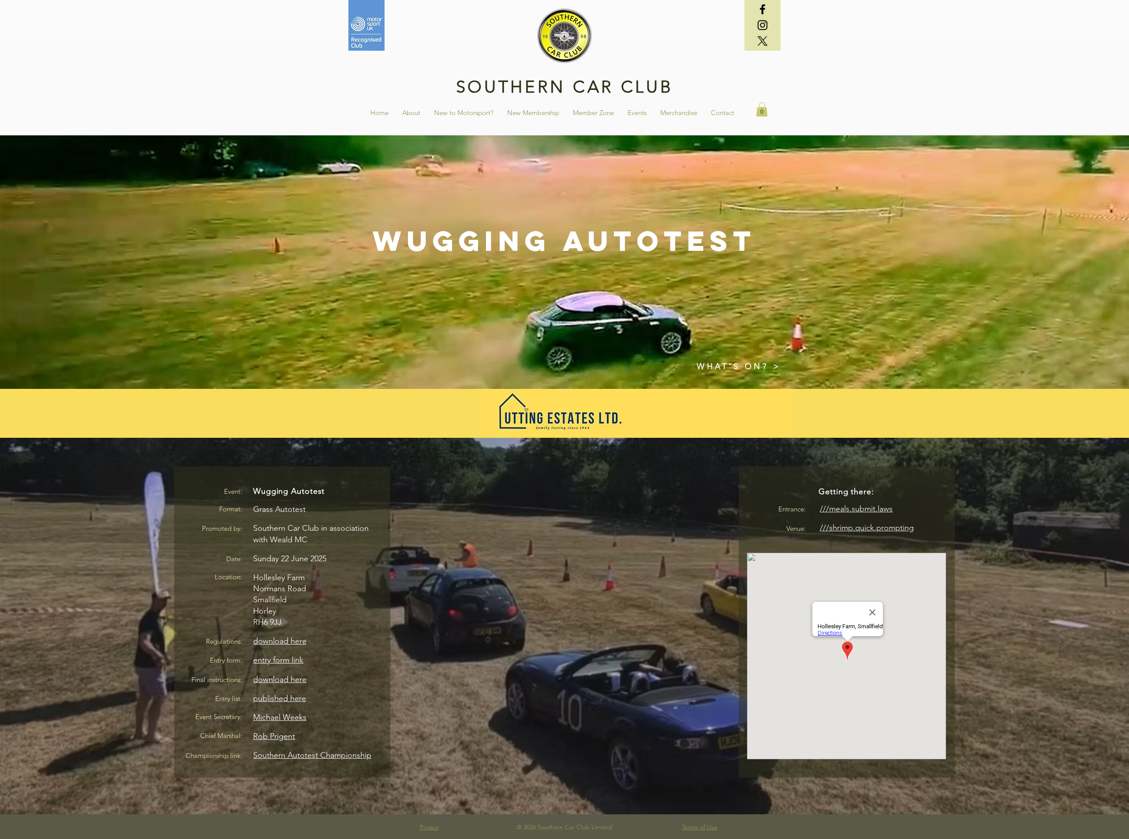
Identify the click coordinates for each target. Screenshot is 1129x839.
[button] (722, 113)
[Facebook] (762, 9)
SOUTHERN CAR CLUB (564, 87)
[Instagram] (762, 25)
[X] (762, 41)
